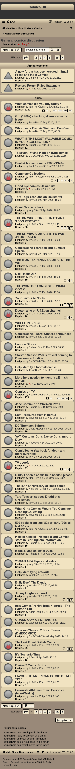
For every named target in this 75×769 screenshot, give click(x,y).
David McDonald (38, 428)
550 (70, 110)
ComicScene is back (29, 207)
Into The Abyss (37, 106)
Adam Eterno (36, 612)
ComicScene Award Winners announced (43, 333)
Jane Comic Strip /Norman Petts (37, 404)
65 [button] (57, 57)
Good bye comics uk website (35, 186)
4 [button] (45, 57)
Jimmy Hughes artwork (31, 593)
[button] (26, 57)
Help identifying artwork (32, 572)
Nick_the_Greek (37, 488)
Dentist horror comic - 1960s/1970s (39, 163)
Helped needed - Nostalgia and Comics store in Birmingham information (42, 538)
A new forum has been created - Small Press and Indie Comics (41, 73)
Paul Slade (35, 166)
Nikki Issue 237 (25, 274)
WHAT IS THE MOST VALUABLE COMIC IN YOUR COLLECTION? (43, 140)
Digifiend (34, 77)
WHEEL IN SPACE (28, 323)
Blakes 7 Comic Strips (30, 665)
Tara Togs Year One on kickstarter (38, 197)
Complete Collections (30, 173)
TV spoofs (22, 462)
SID (31, 657)
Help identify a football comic (35, 367)
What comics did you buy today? (38, 103)
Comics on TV (25, 391)
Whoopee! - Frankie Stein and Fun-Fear (42, 128)
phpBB (18, 759)
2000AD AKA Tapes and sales (35, 561)
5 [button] (49, 57)
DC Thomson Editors (30, 425)
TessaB (33, 122)
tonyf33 (33, 200)
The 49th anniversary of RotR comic (40, 485)
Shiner (32, 145)
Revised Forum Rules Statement (37, 85)
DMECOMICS (36, 155)
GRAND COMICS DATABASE (36, 619)
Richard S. (34, 347)
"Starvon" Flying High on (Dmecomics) (42, 152)
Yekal (32, 575)
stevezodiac (35, 417)
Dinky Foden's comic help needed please (43, 475)
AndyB (25, 44)
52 (71, 398)
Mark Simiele (36, 478)
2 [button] (36, 57)
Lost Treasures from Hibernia (35, 414)
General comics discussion (22, 40)
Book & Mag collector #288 (34, 550)
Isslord (32, 696)
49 (58, 398)
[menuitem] (11, 21)
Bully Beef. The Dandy (30, 582)
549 (65, 110)
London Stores (25, 344)
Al (19, 44)
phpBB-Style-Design (42, 762)
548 (60, 110)
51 (67, 398)
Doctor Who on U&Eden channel (38, 310)
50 (63, 398)
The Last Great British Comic (35, 642)
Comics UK (37, 7)
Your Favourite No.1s (30, 298)
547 (54, 110)
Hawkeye (34, 442)
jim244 (32, 224)
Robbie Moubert (37, 394)
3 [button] (40, 57)
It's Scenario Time (27, 654)
